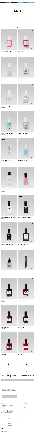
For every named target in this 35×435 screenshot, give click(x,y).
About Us (24, 407)
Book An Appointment (26, 2)
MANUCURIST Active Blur (22, 106)
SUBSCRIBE (9, 396)
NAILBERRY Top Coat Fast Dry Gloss (7, 244)
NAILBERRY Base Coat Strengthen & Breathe (8, 217)
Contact (9, 418)
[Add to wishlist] (15, 30)
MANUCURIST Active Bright (6, 106)
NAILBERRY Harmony (4, 354)
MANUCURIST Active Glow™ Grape (24, 51)
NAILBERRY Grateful (21, 327)
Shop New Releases (9, 2)
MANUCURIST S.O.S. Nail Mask (23, 133)
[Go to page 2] (20, 360)
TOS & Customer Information (13, 421)
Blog (24, 412)
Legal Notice (10, 425)
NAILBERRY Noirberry (5, 300)
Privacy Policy (10, 423)
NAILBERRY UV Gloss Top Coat (23, 244)
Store (24, 405)
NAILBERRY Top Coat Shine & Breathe (24, 217)
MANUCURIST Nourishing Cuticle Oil (7, 133)
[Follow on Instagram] (2, 428)
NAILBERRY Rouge (21, 354)
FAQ (8, 420)
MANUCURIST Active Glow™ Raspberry (7, 51)
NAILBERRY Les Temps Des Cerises (23, 300)
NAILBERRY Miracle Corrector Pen (23, 271)
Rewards (24, 410)
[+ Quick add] (15, 49)
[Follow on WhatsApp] (4, 428)
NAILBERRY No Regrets (5, 327)
